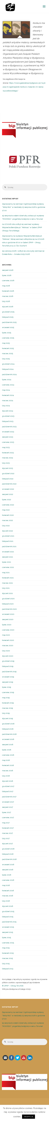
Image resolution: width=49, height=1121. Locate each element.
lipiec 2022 (6, 499)
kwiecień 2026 (8, 291)
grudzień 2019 (8, 661)
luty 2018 (6, 776)
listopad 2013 (7, 969)
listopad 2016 (7, 854)
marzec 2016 (7, 896)
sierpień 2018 (7, 744)
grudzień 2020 (8, 598)
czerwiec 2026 (8, 280)
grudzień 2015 (8, 911)
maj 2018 (6, 760)
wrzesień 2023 (8, 432)
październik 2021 (9, 546)
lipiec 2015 (6, 937)
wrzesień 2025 (8, 327)
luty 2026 (6, 301)
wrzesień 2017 (8, 802)
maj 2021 (6, 572)
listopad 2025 (7, 317)
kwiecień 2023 (8, 453)
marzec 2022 (7, 520)
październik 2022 (9, 484)
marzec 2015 (7, 958)
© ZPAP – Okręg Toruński (12, 986)
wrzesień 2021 (8, 552)
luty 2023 (6, 463)
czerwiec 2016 (8, 880)
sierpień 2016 (7, 869)
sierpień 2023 (7, 437)
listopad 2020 (8, 604)
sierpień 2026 (7, 270)
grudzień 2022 (8, 473)
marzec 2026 (7, 296)
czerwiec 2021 (8, 567)
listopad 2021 (7, 541)
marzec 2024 (7, 400)
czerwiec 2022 (8, 505)
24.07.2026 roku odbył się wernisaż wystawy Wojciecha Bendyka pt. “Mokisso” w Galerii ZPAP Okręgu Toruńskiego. (22, 227)
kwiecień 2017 (8, 828)
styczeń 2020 (7, 656)
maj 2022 (6, 510)
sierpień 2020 (7, 619)
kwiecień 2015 (8, 953)
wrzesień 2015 (8, 927)
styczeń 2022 (7, 531)
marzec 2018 (7, 770)
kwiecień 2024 (8, 395)
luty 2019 (6, 713)
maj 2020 (6, 635)
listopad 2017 (7, 791)
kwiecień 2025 (8, 348)
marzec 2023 (7, 458)
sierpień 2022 (7, 494)
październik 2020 (9, 609)
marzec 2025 (7, 353)
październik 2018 (9, 734)
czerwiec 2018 (8, 755)
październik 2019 (9, 671)
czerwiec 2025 (8, 338)
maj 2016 (6, 885)
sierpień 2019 (7, 682)
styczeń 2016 (7, 906)
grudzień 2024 (8, 364)
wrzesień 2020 (8, 614)
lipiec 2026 (6, 275)
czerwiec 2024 (8, 385)
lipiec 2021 (6, 562)
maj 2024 (6, 390)
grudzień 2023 (8, 416)
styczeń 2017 (7, 843)
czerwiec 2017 (8, 817)
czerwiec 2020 (8, 630)
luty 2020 (6, 651)
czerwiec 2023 (8, 442)
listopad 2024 (7, 369)
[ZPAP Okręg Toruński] (10, 6)
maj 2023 (6, 447)
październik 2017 (9, 797)
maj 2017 (6, 823)
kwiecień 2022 (8, 515)
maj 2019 (6, 697)
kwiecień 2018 (8, 765)
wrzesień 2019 (8, 677)
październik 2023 (9, 426)
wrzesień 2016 (8, 864)
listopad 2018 (7, 729)
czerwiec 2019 (8, 692)
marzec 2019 (7, 708)
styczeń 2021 (7, 593)
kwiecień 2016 (8, 890)
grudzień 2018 (8, 724)
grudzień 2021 (8, 536)
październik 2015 (9, 922)
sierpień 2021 (7, 557)
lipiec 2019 (6, 687)
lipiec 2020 (6, 625)
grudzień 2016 (8, 849)
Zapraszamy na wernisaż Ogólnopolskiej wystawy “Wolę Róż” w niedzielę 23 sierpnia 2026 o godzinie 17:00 (23, 207)
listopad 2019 (7, 666)
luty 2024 (6, 405)
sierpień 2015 (7, 932)
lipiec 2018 (6, 750)
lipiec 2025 (6, 333)
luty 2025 (6, 359)
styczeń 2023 (7, 468)
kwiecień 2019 (8, 703)
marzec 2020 (7, 645)
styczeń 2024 (7, 411)
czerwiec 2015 (8, 943)
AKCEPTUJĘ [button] (28, 1117)
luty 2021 (6, 588)
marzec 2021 (7, 583)
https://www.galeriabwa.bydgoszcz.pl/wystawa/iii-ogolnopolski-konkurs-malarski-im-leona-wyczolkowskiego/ (24, 87)
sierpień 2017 (7, 807)
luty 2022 (6, 525)
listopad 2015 (7, 917)
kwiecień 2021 (8, 578)
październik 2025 (9, 322)
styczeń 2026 (7, 306)
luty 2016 (6, 901)
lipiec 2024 (6, 379)
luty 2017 (6, 838)
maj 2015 (6, 948)
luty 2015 (6, 963)
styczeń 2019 (7, 718)
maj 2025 (6, 343)
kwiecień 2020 (8, 640)
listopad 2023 (7, 421)
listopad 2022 (7, 479)
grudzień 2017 (8, 786)
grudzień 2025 (8, 312)
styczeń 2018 (7, 781)
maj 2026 (6, 286)
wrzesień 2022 (8, 489)
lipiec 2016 (6, 875)
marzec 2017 (7, 833)
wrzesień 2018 (8, 739)
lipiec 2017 (6, 812)
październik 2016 (9, 859)
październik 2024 (9, 374)
